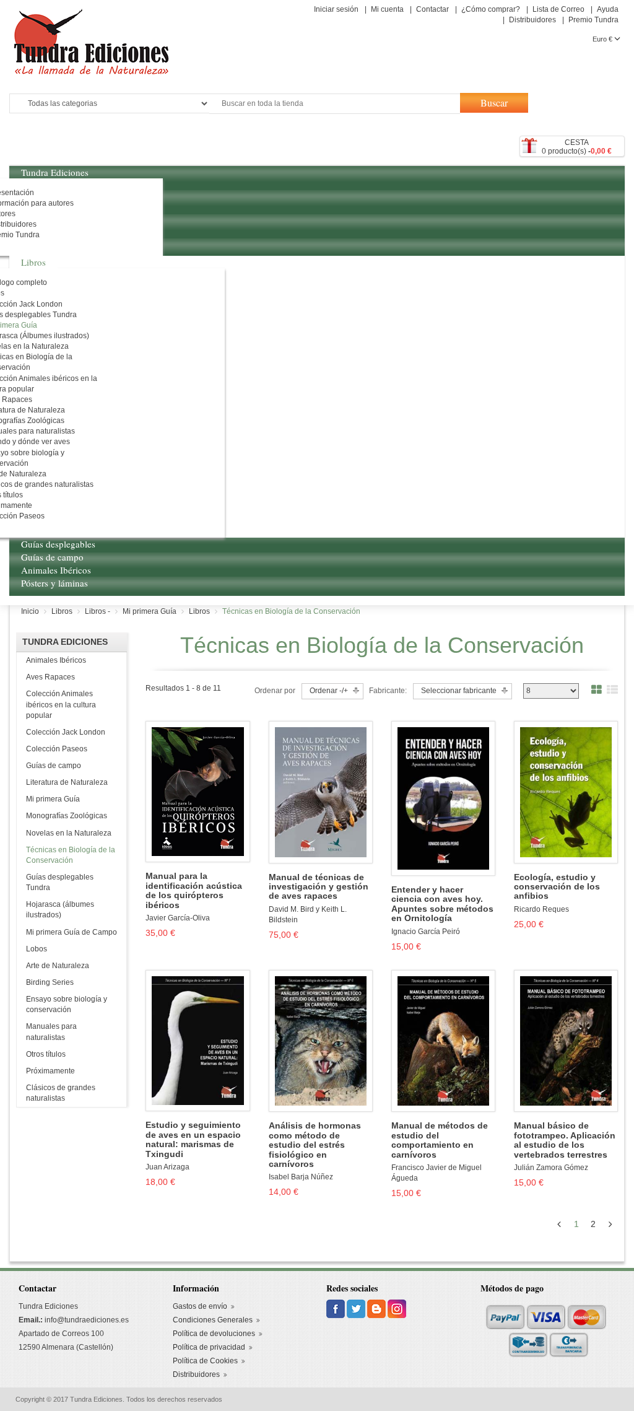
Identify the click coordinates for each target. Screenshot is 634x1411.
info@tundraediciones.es (87, 1320)
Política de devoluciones (214, 1333)
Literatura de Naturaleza (67, 782)
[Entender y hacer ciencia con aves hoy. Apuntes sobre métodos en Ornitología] (443, 797)
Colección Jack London (65, 732)
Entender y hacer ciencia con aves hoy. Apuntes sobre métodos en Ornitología (442, 904)
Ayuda (608, 9)
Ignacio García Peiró (425, 931)
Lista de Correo (558, 9)
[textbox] (334, 104)
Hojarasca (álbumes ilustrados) (60, 909)
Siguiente (612, 1224)
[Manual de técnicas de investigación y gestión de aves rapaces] (321, 791)
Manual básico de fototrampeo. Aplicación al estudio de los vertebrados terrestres (564, 1140)
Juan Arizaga (167, 1167)
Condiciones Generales (213, 1320)
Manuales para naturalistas (51, 1031)
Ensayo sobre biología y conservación (66, 1004)
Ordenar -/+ (329, 690)
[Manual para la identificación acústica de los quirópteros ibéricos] (197, 791)
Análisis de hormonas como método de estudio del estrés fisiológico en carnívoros (315, 1145)
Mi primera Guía (53, 799)
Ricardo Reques (541, 909)
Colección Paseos (56, 749)
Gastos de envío (200, 1306)
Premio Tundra (593, 19)
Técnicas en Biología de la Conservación (70, 855)
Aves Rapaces (50, 677)
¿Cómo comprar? (490, 9)
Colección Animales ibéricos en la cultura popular (61, 704)
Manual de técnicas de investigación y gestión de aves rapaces (318, 887)
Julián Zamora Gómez (551, 1167)
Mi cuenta (387, 9)
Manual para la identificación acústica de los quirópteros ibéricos (193, 890)
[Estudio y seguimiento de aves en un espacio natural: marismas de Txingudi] (197, 1040)
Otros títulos (46, 1054)
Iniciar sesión (336, 9)
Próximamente (50, 1071)
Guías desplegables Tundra (59, 882)
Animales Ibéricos (56, 660)
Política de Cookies (205, 1360)
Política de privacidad (209, 1347)
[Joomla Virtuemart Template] (336, 1308)
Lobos (36, 949)
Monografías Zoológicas (66, 815)
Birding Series (50, 982)
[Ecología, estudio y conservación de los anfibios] (566, 791)
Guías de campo (53, 765)
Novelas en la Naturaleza (68, 833)
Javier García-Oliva (177, 918)
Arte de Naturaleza (57, 965)
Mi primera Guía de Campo (71, 932)
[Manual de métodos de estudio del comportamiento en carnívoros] (443, 1040)
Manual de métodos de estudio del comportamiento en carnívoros (439, 1140)
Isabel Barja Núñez (301, 1177)
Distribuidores (532, 19)
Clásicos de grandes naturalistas (60, 1093)
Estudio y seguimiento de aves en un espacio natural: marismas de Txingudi (193, 1139)
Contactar (432, 9)
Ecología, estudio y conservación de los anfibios (557, 887)
